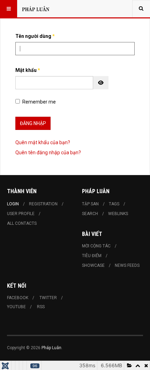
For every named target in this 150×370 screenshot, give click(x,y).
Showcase (93, 265)
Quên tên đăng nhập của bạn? (48, 152)
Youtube (16, 306)
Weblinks (118, 213)
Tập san (90, 204)
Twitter (48, 297)
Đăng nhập (33, 123)
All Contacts (22, 223)
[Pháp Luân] (36, 8)
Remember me (39, 102)
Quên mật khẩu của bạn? (42, 142)
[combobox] (141, 8)
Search (90, 213)
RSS (41, 306)
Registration (43, 204)
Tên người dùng (35, 36)
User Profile (21, 213)
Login (13, 204)
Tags (114, 204)
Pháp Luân (51, 347)
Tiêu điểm (92, 255)
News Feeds (127, 265)
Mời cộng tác (96, 246)
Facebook (17, 297)
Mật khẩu (27, 70)
